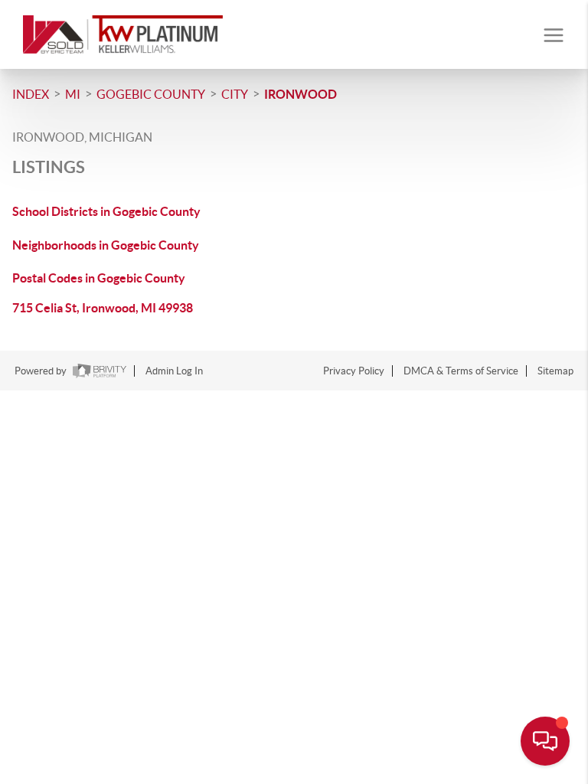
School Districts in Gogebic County (106, 211)
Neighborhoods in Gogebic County (105, 245)
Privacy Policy (353, 371)
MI (72, 94)
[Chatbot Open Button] (545, 741)
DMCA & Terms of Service (460, 371)
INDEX (30, 94)
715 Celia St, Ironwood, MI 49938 (102, 308)
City (234, 94)
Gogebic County (150, 94)
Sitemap (555, 371)
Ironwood (300, 94)
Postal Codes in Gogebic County (98, 278)
